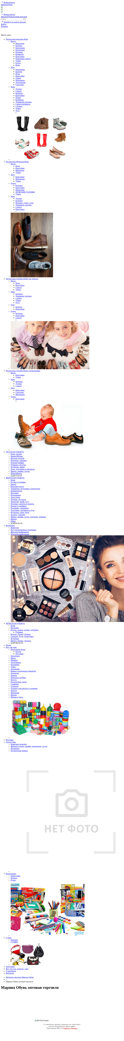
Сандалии (20, 85)
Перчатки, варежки (19, 460)
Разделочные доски (19, 682)
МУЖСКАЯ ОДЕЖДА (15, 623)
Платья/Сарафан (17, 463)
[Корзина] (2, 12)
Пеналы (14, 878)
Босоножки (20, 48)
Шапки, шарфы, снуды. (20, 471)
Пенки (18, 98)
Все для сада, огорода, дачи (17, 969)
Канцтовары (11, 874)
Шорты (14, 519)
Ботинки (19, 52)
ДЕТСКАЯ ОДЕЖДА (15, 452)
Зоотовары (15, 669)
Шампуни (15, 528)
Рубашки (19, 632)
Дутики (19, 89)
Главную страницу (70, 1028)
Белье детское (16, 454)
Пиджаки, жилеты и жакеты (22, 504)
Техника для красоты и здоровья (24, 688)
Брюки (13, 484)
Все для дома (11, 647)
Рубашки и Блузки (18, 465)
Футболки (15, 639)
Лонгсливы (15, 497)
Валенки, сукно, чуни (25, 203)
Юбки (13, 521)
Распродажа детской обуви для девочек (22, 279)
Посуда (14, 680)
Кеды (18, 65)
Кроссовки (20, 56)
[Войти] (2, 9)
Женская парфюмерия (20, 532)
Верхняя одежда (17, 486)
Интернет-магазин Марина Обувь (20, 977)
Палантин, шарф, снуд (20, 502)
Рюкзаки (14, 940)
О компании (11, 971)
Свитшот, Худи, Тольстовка (22, 636)
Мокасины (20, 43)
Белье (13, 480)
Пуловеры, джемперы (20, 508)
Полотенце (15, 656)
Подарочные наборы (19, 751)
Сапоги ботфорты (23, 104)
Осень (13, 183)
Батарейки (15, 665)
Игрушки (10, 740)
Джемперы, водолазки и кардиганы (25, 489)
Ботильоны (20, 50)
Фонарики (15, 693)
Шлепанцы (20, 80)
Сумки (8, 938)
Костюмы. (15, 628)
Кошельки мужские (19, 744)
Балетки (19, 46)
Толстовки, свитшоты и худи (23, 510)
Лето (13, 67)
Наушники (15, 748)
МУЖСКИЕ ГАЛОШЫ (25, 192)
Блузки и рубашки (18, 482)
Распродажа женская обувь (17, 39)
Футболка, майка (18, 467)
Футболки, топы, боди (20, 512)
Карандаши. (16, 876)
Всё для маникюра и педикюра (23, 530)
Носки (8, 645)
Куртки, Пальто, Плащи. (21, 634)
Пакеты (14, 675)
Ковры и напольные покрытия (23, 671)
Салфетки (15, 684)
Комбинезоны (16, 491)
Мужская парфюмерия (20, 534)
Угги (17, 111)
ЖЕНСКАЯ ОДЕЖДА (15, 478)
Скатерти (14, 686)
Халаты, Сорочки (18, 515)
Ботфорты (20, 54)
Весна (13, 41)
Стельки (19, 106)
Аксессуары (11, 742)
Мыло (13, 658)
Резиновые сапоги (23, 59)
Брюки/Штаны (17, 456)
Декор (13, 667)
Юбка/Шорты (16, 473)
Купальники (16, 495)
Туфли (18, 61)
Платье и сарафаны (19, 506)
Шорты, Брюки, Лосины (21, 641)
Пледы (18, 652)
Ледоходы (15, 673)
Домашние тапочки (24, 102)
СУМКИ (14, 942)
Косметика (10, 525)
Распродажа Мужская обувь (17, 162)
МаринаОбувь (7, 5)
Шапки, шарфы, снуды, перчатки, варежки (28, 517)
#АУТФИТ (10, 967)
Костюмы (15, 493)
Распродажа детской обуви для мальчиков (23, 371)
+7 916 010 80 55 (8, 29)
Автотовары (16, 662)
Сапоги (19, 91)
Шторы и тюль (17, 697)
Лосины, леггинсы (18, 499)
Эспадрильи (21, 82)
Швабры (14, 660)
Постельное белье (18, 649)
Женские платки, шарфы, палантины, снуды (29, 746)
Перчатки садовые (18, 678)
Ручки (13, 880)
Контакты (10, 973)
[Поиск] (2, 7)
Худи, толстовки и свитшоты (23, 469)
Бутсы (18, 63)
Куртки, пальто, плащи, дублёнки (24, 630)
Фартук (14, 691)
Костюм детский (17, 458)
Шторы (14, 695)
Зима (13, 87)
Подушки (19, 654)
